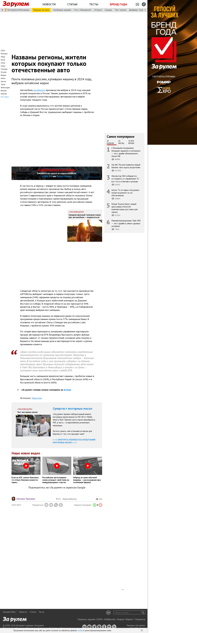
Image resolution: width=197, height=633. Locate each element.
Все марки (5, 97)
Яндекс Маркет (64, 176)
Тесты (93, 4)
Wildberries (109, 619)
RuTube (67, 389)
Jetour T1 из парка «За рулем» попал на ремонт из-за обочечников (125, 193)
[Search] (143, 612)
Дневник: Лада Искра (140, 9)
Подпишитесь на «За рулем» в (56, 487)
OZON (45, 176)
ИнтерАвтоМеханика (18, 9)
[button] (142, 630)
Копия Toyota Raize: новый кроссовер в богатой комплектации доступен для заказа (124, 208)
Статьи (72, 4)
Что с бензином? (82, 9)
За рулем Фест (9, 611)
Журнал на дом (41, 9)
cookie (80, 630)
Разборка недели (62, 9)
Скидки (108, 9)
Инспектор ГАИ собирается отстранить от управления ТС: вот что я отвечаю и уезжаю (125, 179)
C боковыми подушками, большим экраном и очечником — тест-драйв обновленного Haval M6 (125, 152)
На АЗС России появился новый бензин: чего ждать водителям (125, 166)
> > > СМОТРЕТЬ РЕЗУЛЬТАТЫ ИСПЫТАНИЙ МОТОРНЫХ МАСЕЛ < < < (74, 441)
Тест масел (120, 9)
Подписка (140, 619)
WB (50, 176)
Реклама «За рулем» (136, 625)
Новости (49, 4)
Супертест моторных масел (72, 408)
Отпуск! (98, 9)
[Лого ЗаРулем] (16, 4)
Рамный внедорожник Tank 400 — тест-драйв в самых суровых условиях (126, 223)
